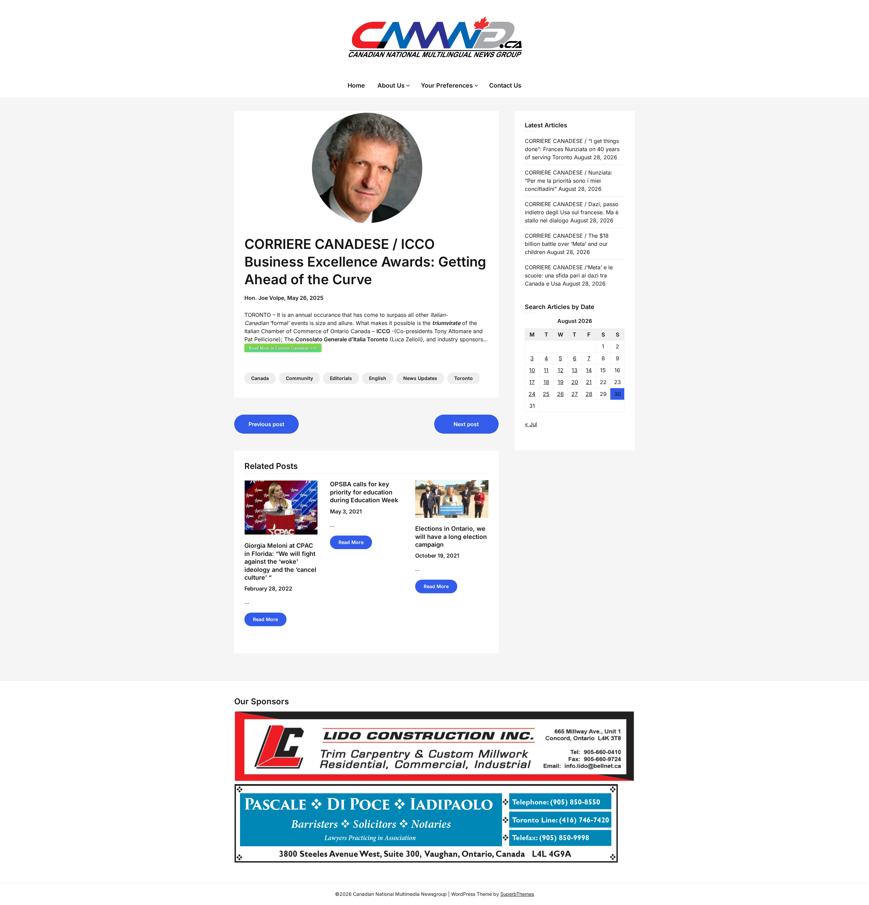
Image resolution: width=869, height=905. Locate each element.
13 (574, 370)
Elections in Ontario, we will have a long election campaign (451, 536)
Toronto (463, 378)
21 (589, 382)
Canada (260, 378)
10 (532, 370)
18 (546, 382)
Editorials (341, 378)
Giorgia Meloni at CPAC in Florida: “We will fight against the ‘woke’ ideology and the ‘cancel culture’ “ (280, 561)
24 (532, 394)
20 (574, 382)
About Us (391, 85)
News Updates (420, 378)
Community (299, 378)
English (377, 378)
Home (356, 85)
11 (546, 370)
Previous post (266, 424)
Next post (466, 424)
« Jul (531, 424)
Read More (265, 619)
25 (546, 394)
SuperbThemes (517, 894)
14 (589, 370)
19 (560, 382)
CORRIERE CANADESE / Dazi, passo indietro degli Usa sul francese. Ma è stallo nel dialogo (571, 212)
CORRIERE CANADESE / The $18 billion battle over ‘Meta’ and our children (567, 243)
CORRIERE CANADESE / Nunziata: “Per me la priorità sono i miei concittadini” (568, 180)
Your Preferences (447, 85)
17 (532, 382)
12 (560, 370)
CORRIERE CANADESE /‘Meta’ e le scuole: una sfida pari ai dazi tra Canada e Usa (569, 275)
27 (574, 394)
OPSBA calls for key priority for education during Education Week (364, 492)
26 (560, 394)
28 (589, 394)
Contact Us (505, 85)
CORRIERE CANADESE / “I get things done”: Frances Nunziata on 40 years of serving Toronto (572, 149)
